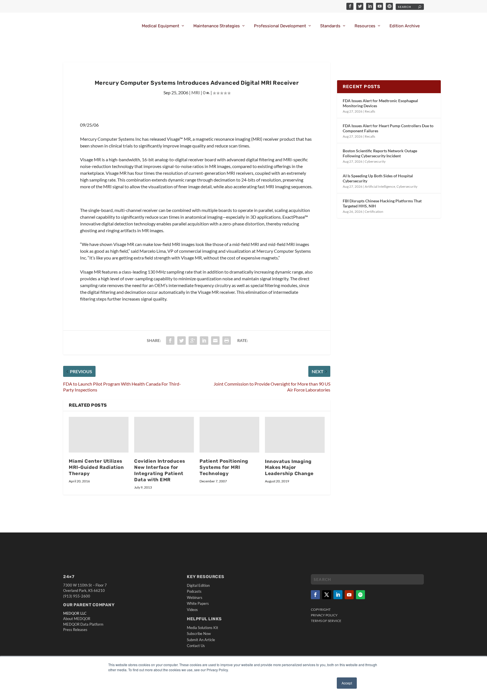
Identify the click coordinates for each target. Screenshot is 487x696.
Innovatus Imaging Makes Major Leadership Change (289, 467)
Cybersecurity (375, 161)
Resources (365, 26)
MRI (195, 92)
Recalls (370, 111)
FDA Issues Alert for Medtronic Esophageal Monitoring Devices (380, 103)
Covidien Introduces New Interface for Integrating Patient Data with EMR (159, 470)
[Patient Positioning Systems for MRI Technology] (229, 435)
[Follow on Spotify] (360, 594)
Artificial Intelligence (380, 186)
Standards (330, 26)
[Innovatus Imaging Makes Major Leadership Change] (295, 435)
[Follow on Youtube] (349, 594)
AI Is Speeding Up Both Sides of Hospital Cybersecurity (378, 178)
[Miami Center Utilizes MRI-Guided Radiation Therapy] (99, 435)
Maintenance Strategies (216, 26)
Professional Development (280, 26)
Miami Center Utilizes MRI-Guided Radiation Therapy (96, 467)
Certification (374, 211)
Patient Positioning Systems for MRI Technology (224, 467)
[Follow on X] (326, 594)
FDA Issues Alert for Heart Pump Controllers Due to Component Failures (388, 128)
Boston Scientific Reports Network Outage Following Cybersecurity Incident (380, 153)
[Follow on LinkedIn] (337, 594)
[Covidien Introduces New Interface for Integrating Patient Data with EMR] (164, 435)
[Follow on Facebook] (315, 594)
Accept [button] (347, 683)
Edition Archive (404, 26)
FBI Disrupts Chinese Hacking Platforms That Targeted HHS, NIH (382, 203)
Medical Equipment (160, 26)
